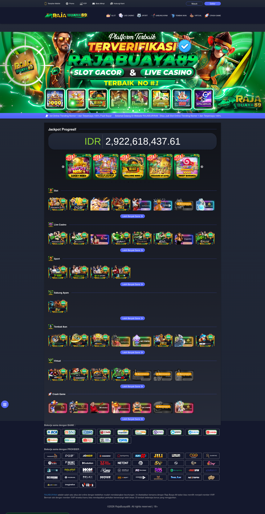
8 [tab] (140, 225)
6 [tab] (132, 225)
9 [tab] (145, 225)
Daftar (212, 3)
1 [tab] (111, 225)
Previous (63, 210)
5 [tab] (128, 225)
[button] (20, 94)
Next (202, 210)
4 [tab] (124, 225)
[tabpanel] (79, 210)
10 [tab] (149, 225)
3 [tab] (120, 225)
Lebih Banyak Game (131, 259)
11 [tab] (153, 225)
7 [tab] (136, 225)
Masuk (194, 3)
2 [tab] (116, 225)
